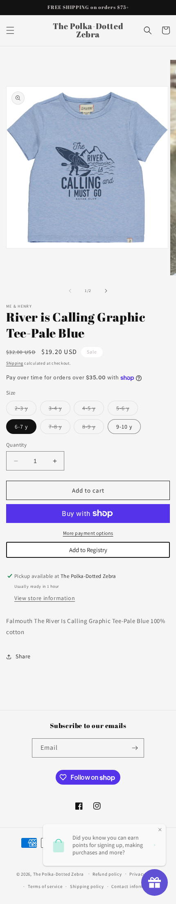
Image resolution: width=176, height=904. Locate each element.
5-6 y (127, 409)
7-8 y (59, 428)
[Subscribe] (135, 748)
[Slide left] (70, 291)
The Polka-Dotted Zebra (58, 874)
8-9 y (93, 428)
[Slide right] (106, 291)
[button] (10, 30)
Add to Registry (88, 550)
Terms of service (45, 886)
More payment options (88, 533)
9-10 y (124, 426)
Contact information (133, 886)
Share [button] (23, 656)
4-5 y (93, 409)
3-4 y (59, 409)
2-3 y (25, 409)
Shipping (14, 363)
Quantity (16, 444)
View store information (44, 598)
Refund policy (107, 874)
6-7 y (21, 426)
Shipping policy (87, 886)
